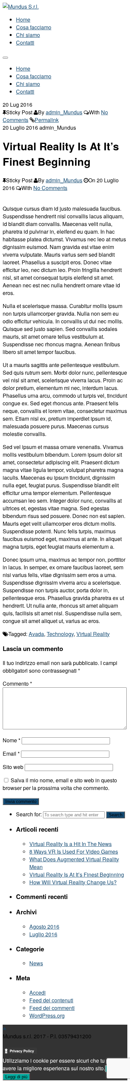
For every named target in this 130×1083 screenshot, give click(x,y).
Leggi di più (16, 1076)
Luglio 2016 (43, 934)
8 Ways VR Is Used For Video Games (73, 851)
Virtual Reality (93, 634)
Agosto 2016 (44, 926)
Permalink (47, 120)
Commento (17, 683)
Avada (36, 634)
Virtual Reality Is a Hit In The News (70, 844)
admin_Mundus (64, 112)
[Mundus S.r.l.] (21, 6)
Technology (60, 634)
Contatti (25, 42)
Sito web (13, 767)
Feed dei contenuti (51, 1000)
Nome (11, 740)
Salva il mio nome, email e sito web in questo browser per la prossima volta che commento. (60, 784)
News (36, 963)
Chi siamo (28, 35)
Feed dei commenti (52, 1008)
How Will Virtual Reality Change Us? (73, 882)
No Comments (50, 188)
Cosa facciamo (33, 27)
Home (23, 19)
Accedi (37, 992)
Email (11, 753)
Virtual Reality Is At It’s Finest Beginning (76, 874)
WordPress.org (47, 1015)
